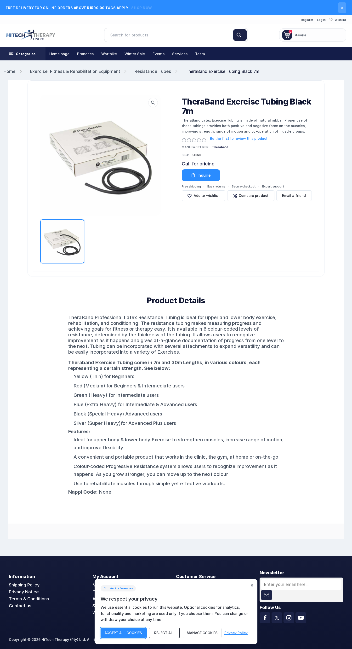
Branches (85, 54)
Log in (321, 20)
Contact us (20, 605)
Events (159, 54)
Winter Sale (135, 54)
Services (179, 54)
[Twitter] (277, 617)
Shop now (141, 8)
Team (200, 54)
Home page (59, 54)
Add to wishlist (207, 195)
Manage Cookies (202, 633)
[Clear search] (231, 35)
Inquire (204, 175)
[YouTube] (300, 617)
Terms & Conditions (29, 598)
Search (240, 35)
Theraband (220, 147)
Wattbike (109, 54)
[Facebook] (265, 617)
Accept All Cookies (123, 633)
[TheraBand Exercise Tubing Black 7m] (100, 155)
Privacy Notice (24, 591)
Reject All (164, 633)
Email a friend (294, 195)
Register (307, 20)
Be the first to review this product (238, 138)
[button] (23, 53)
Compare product (253, 195)
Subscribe (266, 595)
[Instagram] (289, 617)
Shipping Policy (24, 584)
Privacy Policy (236, 633)
